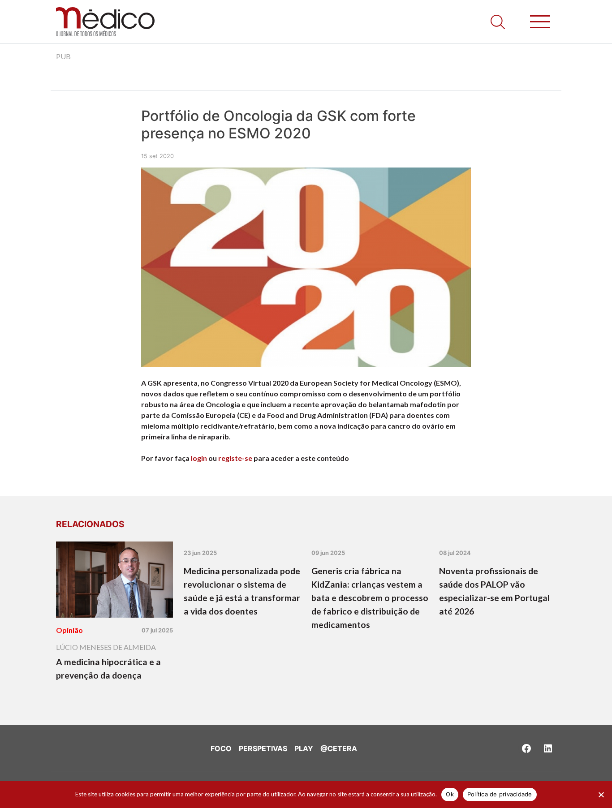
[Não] (600, 794)
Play (303, 748)
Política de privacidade (499, 794)
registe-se (235, 458)
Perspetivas (263, 748)
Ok (450, 794)
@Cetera (338, 748)
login (199, 458)
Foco (221, 748)
